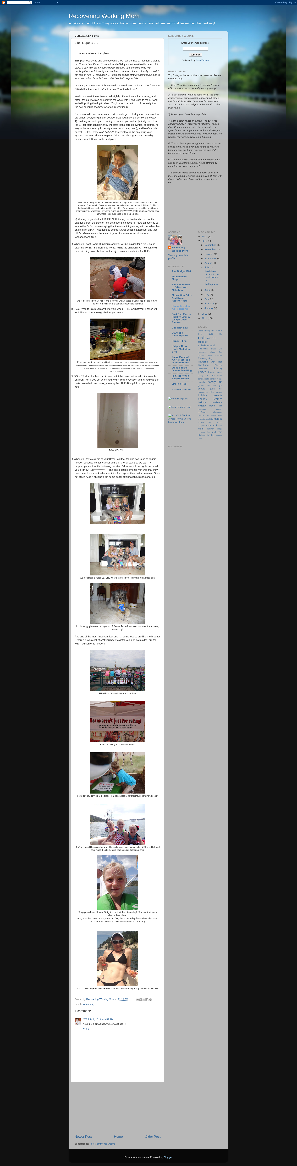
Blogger (168, 1157)
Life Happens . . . (213, 284)
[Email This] (137, 999)
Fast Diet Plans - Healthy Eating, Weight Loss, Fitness (181, 318)
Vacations (203, 365)
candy (200, 376)
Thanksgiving (205, 358)
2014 (205, 236)
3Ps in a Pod (179, 384)
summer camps (214, 429)
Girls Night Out (210, 334)
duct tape (218, 379)
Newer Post (83, 1136)
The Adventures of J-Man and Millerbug (181, 287)
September (211, 258)
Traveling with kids (210, 361)
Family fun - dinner (213, 331)
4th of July (89, 1004)
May (207, 294)
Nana (213, 349)
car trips (210, 375)
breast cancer (215, 372)
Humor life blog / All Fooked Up (181, 307)
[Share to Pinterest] (150, 999)
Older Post (153, 1136)
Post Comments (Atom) (102, 1143)
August (209, 263)
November (211, 249)
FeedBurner (202, 60)
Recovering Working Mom (104, 15)
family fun (215, 381)
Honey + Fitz (179, 341)
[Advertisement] (117, 1108)
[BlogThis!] (140, 999)
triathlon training (206, 435)
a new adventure (181, 389)
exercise (202, 382)
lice (220, 406)
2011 (205, 318)
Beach (200, 331)
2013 (205, 241)
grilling (211, 392)
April (207, 299)
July (207, 267)
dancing (201, 379)
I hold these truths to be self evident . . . (212, 275)
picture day (203, 415)
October (209, 254)
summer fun (204, 432)
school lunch (205, 422)
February (210, 303)
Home (118, 1136)
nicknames (217, 412)
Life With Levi (180, 327)
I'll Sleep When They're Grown (180, 377)
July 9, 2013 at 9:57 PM (100, 1019)
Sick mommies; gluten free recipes (210, 352)
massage (202, 409)
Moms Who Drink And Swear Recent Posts (182, 298)
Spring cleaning (214, 355)
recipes (217, 418)
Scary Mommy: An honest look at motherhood (181, 360)
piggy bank (216, 415)
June (208, 290)
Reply (86, 1028)
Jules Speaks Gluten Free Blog (182, 369)
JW (85, 1019)
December (211, 245)
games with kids (207, 385)
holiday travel (207, 405)
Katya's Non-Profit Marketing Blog (181, 349)
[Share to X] (144, 999)
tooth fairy (217, 432)
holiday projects (210, 395)
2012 (205, 314)
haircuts (219, 392)
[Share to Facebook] (147, 999)
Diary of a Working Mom (180, 334)
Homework (203, 349)
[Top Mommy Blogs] (180, 422)
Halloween (207, 338)
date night (209, 379)
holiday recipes (210, 398)
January (209, 308)
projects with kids (205, 419)
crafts (219, 375)
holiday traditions (210, 402)
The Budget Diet (181, 271)
